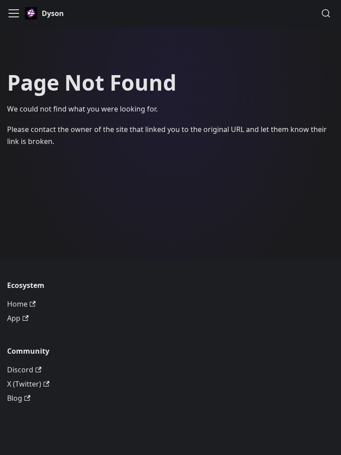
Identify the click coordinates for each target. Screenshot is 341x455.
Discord (20, 370)
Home (17, 304)
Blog (14, 398)
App (13, 318)
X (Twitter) (24, 384)
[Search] (326, 13)
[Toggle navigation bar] (13, 13)
